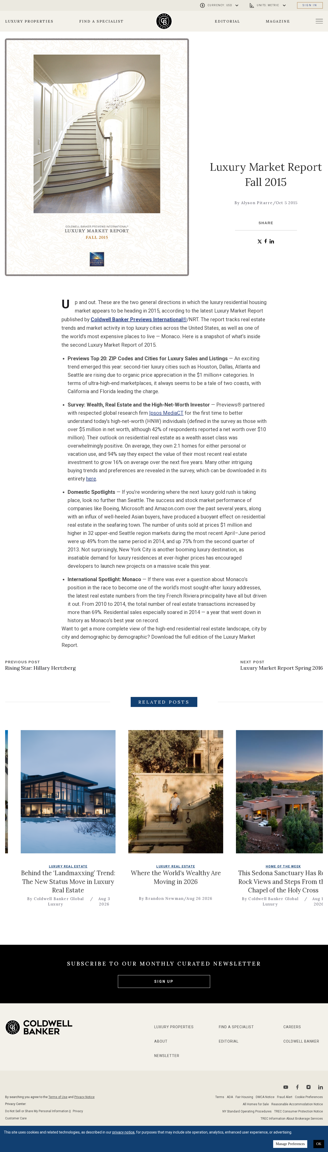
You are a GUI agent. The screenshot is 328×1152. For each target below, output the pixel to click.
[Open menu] (319, 21)
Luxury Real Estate (20, 866)
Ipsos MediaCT (166, 413)
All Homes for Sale (256, 1104)
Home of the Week (235, 866)
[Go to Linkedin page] (320, 1087)
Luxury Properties (29, 21)
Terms (219, 1097)
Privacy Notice (84, 1097)
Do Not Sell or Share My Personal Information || (38, 1111)
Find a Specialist (101, 21)
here (91, 479)
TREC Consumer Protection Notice (298, 1111)
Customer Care (16, 1118)
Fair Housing (244, 1097)
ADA (230, 1097)
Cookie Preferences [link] (309, 1097)
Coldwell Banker (301, 1041)
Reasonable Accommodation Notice (297, 1104)
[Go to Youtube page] (285, 1087)
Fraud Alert (284, 1097)
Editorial (227, 21)
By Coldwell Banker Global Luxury (222, 901)
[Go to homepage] (164, 21)
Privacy (78, 1111)
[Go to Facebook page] (297, 1087)
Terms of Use (57, 1097)
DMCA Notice (265, 1097)
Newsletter (166, 1056)
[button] (260, 241)
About (161, 1041)
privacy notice (123, 1132)
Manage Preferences (290, 1144)
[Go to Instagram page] (308, 1087)
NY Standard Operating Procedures (247, 1111)
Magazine (278, 21)
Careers (292, 1027)
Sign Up (164, 981)
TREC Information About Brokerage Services (292, 1118)
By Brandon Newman (113, 898)
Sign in (310, 5)
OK (318, 1144)
